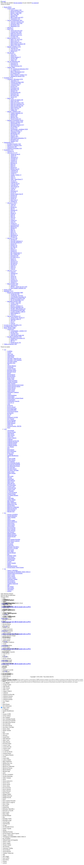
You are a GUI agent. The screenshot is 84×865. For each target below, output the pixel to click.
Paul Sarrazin (10, 532)
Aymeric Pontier (11, 368)
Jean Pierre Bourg (11, 469)
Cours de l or (10, 402)
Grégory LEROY (11, 438)
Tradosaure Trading (12, 579)
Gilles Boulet (10, 433)
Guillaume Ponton (12, 444)
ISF (8, 457)
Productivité (10, 545)
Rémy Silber (10, 551)
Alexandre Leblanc (12, 361)
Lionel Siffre (10, 498)
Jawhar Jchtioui (11, 460)
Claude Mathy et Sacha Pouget (15, 398)
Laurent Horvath (11, 488)
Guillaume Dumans (12, 442)
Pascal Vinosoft (11, 529)
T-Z (5, 569)
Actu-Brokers (6, 603)
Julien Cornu (10, 482)
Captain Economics (12, 380)
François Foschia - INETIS (14, 426)
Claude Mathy (11, 396)
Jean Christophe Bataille (13, 463)
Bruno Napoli (10, 377)
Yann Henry (10, 589)
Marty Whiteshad (11, 502)
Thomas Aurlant (11, 577)
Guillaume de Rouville (13, 441)
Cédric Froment (11, 383)
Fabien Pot (10, 424)
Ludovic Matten (11, 499)
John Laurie (10, 476)
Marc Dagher (10, 501)
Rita (8, 554)
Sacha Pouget (10, 557)
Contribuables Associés (13, 401)
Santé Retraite (10, 560)
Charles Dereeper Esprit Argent (15, 385)
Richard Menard (11, 552)
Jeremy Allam (10, 471)
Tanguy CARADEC (12, 570)
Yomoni (5, 861)
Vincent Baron (11, 580)
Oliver (8, 519)
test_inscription (6, 838)
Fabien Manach (11, 423)
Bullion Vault (10, 379)
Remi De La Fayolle (12, 548)
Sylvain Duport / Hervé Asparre (15, 567)
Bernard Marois (11, 376)
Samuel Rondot (11, 558)
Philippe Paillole (11, 533)
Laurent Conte (11, 486)
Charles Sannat (11, 389)
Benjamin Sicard (11, 371)
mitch (4, 773)
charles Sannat (11, 391)
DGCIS (9, 414)
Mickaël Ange (11, 511)
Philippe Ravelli (11, 536)
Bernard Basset (11, 374)
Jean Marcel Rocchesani (13, 466)
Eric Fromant (10, 419)
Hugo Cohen (10, 452)
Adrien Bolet (10, 357)
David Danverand (11, 408)
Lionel (9, 496)
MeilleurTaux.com (12, 504)
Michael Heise (11, 505)
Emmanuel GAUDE (12, 417)
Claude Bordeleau (12, 395)
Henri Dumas (10, 449)
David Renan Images (12, 411)
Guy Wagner (10, 446)
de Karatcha (10, 413)
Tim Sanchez (6, 846)
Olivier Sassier (11, 524)
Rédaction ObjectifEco (13, 547)
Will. (8, 585)
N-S (5, 513)
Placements (10, 544)
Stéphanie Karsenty (12, 566)
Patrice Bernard (11, 530)
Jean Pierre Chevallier (13, 470)
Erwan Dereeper (11, 420)
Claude (9, 393)
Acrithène (9, 351)
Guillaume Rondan (12, 445)
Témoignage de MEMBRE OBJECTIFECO (18, 572)
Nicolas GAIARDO (12, 514)
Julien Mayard (11, 483)
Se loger (9, 561)
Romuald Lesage (7, 820)
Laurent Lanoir (11, 489)
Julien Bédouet (11, 480)
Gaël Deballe (10, 430)
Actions (9, 352)
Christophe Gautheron (13, 392)
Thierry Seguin (11, 576)
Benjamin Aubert (11, 370)
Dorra (8, 416)
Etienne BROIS (11, 421)
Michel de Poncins (12, 508)
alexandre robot (11, 363)
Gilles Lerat (10, 436)
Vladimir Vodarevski (12, 583)
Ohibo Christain (11, 517)
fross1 (8, 427)
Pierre (8, 538)
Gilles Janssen (11, 435)
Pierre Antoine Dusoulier (13, 539)
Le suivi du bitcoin (12, 492)
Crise (8, 404)
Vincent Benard (11, 582)
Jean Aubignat (11, 461)
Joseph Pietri (10, 479)
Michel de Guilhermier (13, 507)
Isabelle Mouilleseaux (12, 455)
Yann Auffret (10, 588)
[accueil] (3, 1)
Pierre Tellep (10, 542)
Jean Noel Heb (11, 467)
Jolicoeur (9, 477)
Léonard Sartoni (11, 494)
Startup (9, 564)
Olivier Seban (10, 526)
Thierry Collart (11, 574)
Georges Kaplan (11, 432)
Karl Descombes (11, 485)
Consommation (11, 399)
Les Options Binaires (12, 495)
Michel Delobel (11, 510)
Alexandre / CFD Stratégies (14, 360)
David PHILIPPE (11, 410)
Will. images (10, 586)
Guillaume (10, 439)
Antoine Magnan (11, 366)
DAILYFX (10, 405)
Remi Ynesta (10, 549)
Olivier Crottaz (11, 520)
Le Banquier (10, 491)
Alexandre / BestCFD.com (14, 358)
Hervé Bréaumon (11, 451)
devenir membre (18, 3)
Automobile (10, 367)
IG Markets (10, 454)
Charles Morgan (11, 388)
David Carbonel (11, 407)
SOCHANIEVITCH (8, 827)
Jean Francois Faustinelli (13, 464)
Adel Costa (10, 354)
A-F (5, 349)
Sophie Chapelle (11, 563)
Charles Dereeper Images (13, 386)
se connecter (35, 3)
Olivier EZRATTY (12, 522)
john (8, 474)
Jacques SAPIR (11, 458)
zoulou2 (9, 591)
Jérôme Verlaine (11, 473)
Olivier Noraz (10, 523)
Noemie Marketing (12, 516)
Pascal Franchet (11, 527)
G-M (5, 429)
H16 (8, 448)
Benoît (9, 373)
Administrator (10, 355)
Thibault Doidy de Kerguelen (14, 573)
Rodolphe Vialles (11, 555)
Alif (8, 364)
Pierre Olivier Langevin (13, 541)
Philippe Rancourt (12, 535)
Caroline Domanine (12, 382)
